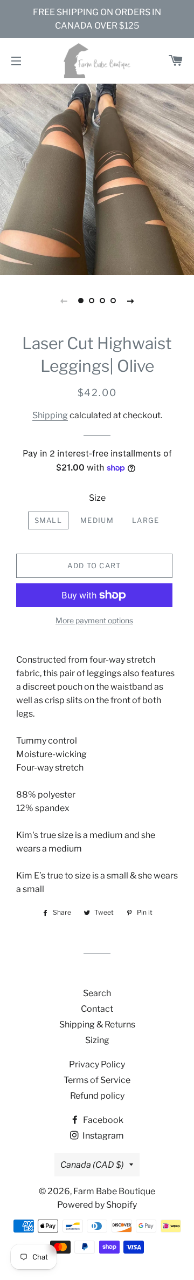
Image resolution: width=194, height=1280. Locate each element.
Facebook (102, 1120)
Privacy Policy (97, 1064)
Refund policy (97, 1096)
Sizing (97, 1040)
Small (48, 520)
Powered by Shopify (97, 1205)
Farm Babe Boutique (114, 1191)
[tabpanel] (97, 178)
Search (97, 993)
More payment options (94, 620)
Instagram (102, 1136)
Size (97, 498)
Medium (97, 520)
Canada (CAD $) (92, 1165)
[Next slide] (130, 300)
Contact (97, 1009)
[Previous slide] (63, 300)
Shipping (50, 415)
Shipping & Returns (97, 1024)
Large (146, 520)
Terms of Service (97, 1080)
